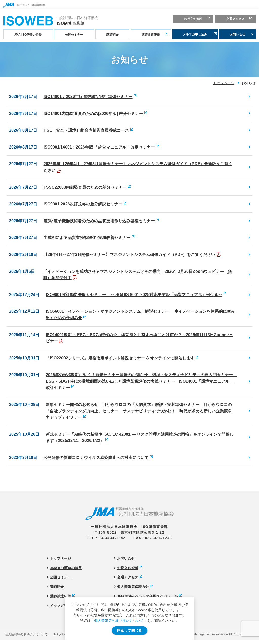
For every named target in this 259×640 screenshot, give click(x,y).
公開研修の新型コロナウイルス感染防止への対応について (96, 457)
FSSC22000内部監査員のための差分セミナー (85, 187)
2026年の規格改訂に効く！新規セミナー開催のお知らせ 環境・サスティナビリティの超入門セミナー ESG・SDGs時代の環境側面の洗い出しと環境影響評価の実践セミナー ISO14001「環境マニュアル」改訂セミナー (141, 381)
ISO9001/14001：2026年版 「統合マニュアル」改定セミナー (99, 147)
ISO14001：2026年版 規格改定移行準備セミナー (88, 96)
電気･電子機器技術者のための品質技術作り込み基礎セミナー (99, 221)
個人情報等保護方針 (133, 587)
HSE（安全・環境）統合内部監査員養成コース (86, 130)
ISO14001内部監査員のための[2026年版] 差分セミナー (93, 113)
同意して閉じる (129, 630)
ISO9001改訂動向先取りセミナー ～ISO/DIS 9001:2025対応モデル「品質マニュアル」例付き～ (134, 294)
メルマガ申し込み (195, 34)
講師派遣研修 (151, 34)
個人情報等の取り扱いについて (119, 621)
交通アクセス (235, 19)
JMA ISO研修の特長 (28, 34)
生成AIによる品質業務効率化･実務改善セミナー (87, 237)
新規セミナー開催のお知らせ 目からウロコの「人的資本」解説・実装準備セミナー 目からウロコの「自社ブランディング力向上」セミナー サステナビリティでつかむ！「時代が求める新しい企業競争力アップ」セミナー (139, 411)
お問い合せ (237, 34)
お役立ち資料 (193, 19)
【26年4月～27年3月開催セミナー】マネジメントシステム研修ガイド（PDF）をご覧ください (129, 254)
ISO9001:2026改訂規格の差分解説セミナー (83, 204)
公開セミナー (74, 34)
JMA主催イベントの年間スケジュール (147, 596)
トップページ (223, 83)
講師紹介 (112, 34)
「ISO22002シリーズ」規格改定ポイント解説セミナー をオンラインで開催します (120, 358)
